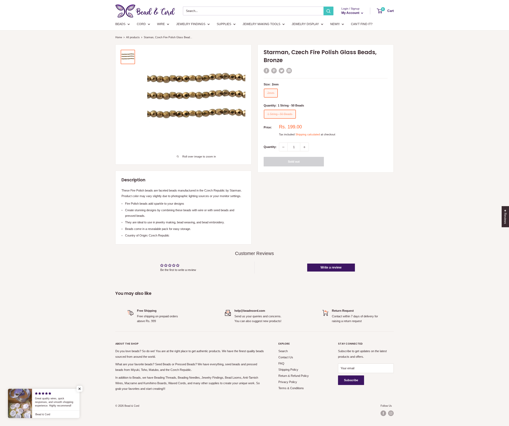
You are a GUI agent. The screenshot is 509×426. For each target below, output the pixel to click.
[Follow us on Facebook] (383, 413)
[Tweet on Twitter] (281, 70)
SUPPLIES (224, 24)
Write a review (331, 267)
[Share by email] (289, 70)
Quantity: (270, 147)
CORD (141, 24)
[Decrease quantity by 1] (283, 147)
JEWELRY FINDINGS (190, 24)
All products (133, 37)
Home (118, 37)
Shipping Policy (288, 369)
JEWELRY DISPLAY (305, 24)
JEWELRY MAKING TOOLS (261, 24)
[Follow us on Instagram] (391, 413)
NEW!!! (335, 24)
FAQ (281, 363)
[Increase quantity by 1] (304, 147)
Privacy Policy (287, 382)
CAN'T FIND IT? (361, 24)
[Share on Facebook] (266, 70)
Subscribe (351, 380)
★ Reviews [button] (505, 216)
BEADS (120, 24)
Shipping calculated (307, 134)
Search (283, 351)
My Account (350, 13)
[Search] (328, 11)
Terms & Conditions (291, 388)
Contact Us (285, 357)
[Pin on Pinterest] (274, 70)
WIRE (161, 24)
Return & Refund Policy (293, 375)
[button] (80, 389)
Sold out (294, 161)
